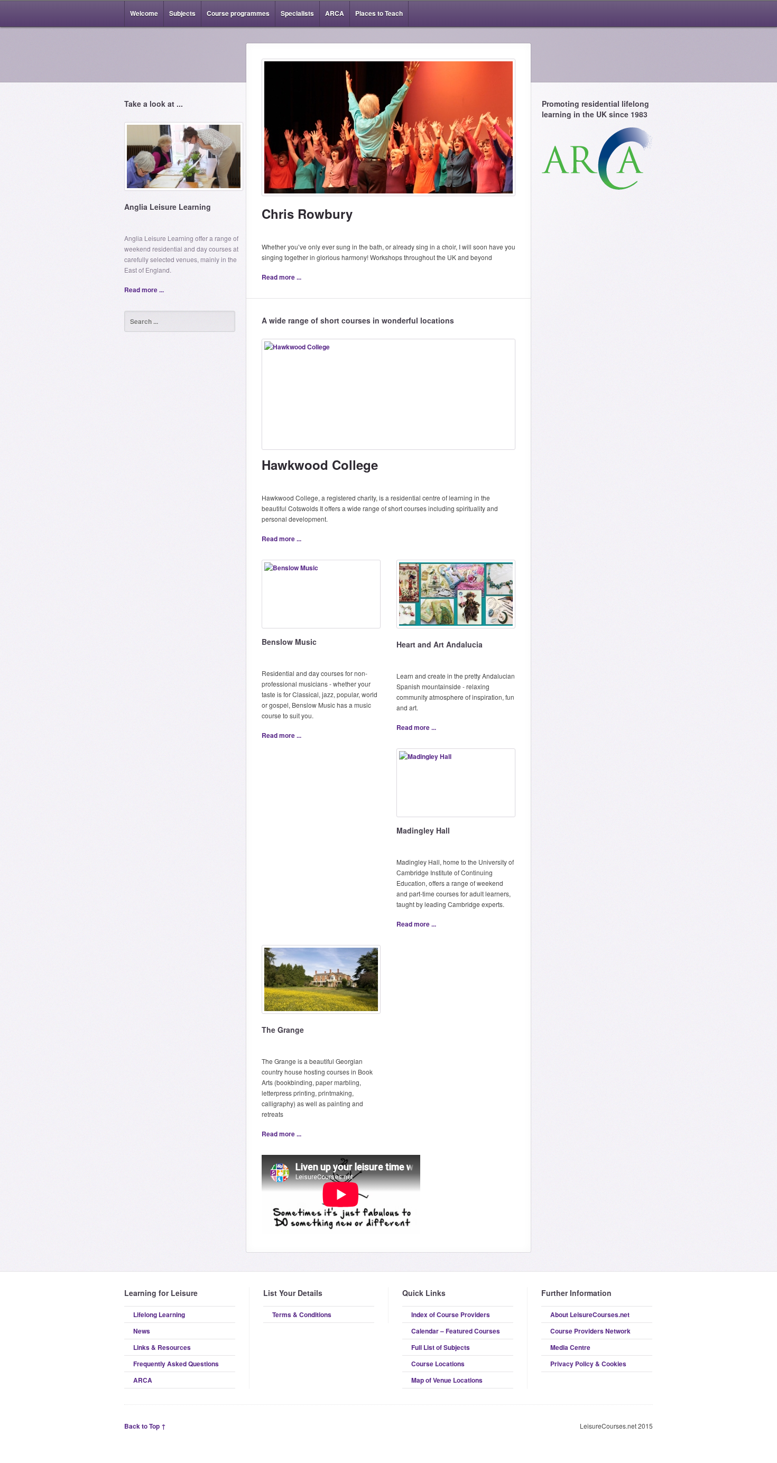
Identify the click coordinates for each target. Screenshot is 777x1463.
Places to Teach (379, 13)
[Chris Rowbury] (388, 131)
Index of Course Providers (450, 1314)
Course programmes (238, 13)
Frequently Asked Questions (176, 1363)
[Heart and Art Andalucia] (455, 598)
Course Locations (438, 1363)
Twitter (646, 13)
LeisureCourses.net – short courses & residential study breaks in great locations (179, 54)
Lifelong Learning (159, 1314)
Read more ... (144, 289)
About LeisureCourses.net (590, 1314)
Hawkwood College (320, 465)
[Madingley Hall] (455, 786)
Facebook (630, 13)
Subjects (182, 13)
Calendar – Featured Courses (455, 1331)
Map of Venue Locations (447, 1380)
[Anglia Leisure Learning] (183, 160)
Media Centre (570, 1347)
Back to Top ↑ (145, 1426)
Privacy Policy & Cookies (588, 1363)
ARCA (334, 13)
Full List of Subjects (440, 1347)
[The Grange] (321, 983)
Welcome (144, 13)
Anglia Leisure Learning (167, 206)
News (141, 1331)
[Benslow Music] (321, 598)
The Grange (283, 1029)
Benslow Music (289, 641)
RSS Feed (614, 13)
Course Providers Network (590, 1331)
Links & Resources (162, 1347)
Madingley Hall (423, 830)
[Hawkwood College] (388, 398)
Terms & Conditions (301, 1314)
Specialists (297, 13)
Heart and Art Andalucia (439, 644)
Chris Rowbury (307, 213)
